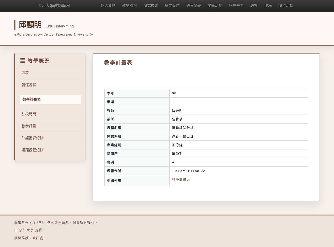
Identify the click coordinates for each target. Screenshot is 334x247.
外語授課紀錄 (32, 138)
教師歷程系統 (58, 222)
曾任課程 (29, 85)
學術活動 (215, 5)
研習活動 (286, 5)
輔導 (254, 5)
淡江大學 (26, 230)
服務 (268, 5)
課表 (25, 73)
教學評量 (29, 126)
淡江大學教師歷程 (53, 5)
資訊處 (37, 238)
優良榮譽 (193, 5)
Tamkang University (74, 34)
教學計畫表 (181, 179)
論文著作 (172, 5)
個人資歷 (108, 5)
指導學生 (236, 5)
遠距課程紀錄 (32, 150)
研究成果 (151, 5)
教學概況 (129, 5)
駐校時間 (29, 114)
